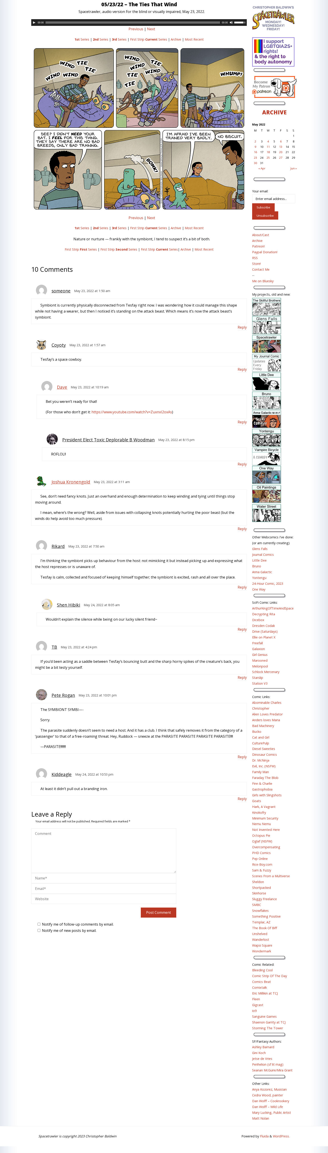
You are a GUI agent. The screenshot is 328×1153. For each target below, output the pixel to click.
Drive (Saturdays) (265, 631)
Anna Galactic (262, 572)
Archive (176, 39)
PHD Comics (261, 853)
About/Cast (260, 235)
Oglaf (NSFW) (262, 841)
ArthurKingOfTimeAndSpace (273, 608)
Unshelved (259, 934)
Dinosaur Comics (264, 754)
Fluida (264, 1136)
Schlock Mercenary (265, 672)
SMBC (256, 905)
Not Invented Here (266, 830)
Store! (256, 263)
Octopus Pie (261, 835)
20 (280, 152)
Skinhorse (259, 893)
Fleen (256, 999)
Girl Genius (260, 655)
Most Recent (194, 39)
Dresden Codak (263, 626)
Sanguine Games (264, 1016)
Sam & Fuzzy (261, 870)
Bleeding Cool (262, 970)
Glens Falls (260, 549)
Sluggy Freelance (264, 899)
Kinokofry (259, 812)
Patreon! (258, 246)
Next (151, 29)
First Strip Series (148, 39)
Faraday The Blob (265, 778)
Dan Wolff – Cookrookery (270, 1101)
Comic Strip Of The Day (269, 976)
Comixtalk (259, 987)
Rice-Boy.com (262, 864)
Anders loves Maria (266, 720)
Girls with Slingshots (267, 795)
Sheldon (258, 882)
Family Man (260, 772)
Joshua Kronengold (71, 482)
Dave (62, 387)
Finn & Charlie (262, 783)
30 (255, 163)
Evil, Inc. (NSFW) (264, 766)
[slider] (240, 22)
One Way (258, 589)
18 (268, 152)
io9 (254, 1011)
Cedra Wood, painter (267, 1095)
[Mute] (231, 22)
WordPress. (281, 1136)
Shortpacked (261, 887)
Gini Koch (259, 1053)
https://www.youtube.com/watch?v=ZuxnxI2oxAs (131, 412)
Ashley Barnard (263, 1047)
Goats (256, 801)
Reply (242, 327)
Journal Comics (263, 554)
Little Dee (259, 560)
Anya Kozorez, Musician (269, 1089)
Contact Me (261, 269)
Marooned (260, 660)
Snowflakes (260, 910)
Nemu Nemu (261, 824)
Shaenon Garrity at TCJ (269, 1022)
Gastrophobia (262, 789)
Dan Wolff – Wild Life (267, 1107)
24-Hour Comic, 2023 (267, 583)
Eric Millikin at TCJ (265, 993)
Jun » (294, 168)
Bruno (256, 566)
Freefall (257, 643)
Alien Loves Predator (267, 714)
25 (268, 158)
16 (255, 152)
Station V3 (260, 683)
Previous (136, 29)
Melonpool (260, 666)
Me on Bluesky (263, 281)
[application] (139, 22)
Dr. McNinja (260, 760)
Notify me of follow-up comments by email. (78, 924)
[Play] (34, 22)
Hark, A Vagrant (264, 807)
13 (280, 147)
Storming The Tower (267, 1028)
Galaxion (258, 649)
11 (268, 147)
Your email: (260, 191)
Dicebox (258, 620)
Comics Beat (261, 982)
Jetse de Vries (262, 1058)
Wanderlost (260, 939)
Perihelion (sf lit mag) (267, 1064)
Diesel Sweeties (263, 749)
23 (255, 158)
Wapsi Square (262, 945)
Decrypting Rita (263, 614)
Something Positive (266, 916)
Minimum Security (265, 818)
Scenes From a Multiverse (271, 876)
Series (82, 39)
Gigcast (257, 1005)
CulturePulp (260, 743)
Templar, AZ (261, 922)
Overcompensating (266, 847)
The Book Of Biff (264, 928)
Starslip (257, 677)
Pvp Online (260, 859)
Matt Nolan (260, 1118)
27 (280, 158)
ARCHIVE (274, 112)
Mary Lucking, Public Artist (271, 1112)
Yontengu (259, 578)
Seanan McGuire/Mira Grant (272, 1070)
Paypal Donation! (264, 252)
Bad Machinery (263, 726)
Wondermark (261, 951)
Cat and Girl (260, 737)
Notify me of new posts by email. (69, 930)
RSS (255, 258)
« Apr (261, 168)
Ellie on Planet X (263, 637)
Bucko (256, 731)
